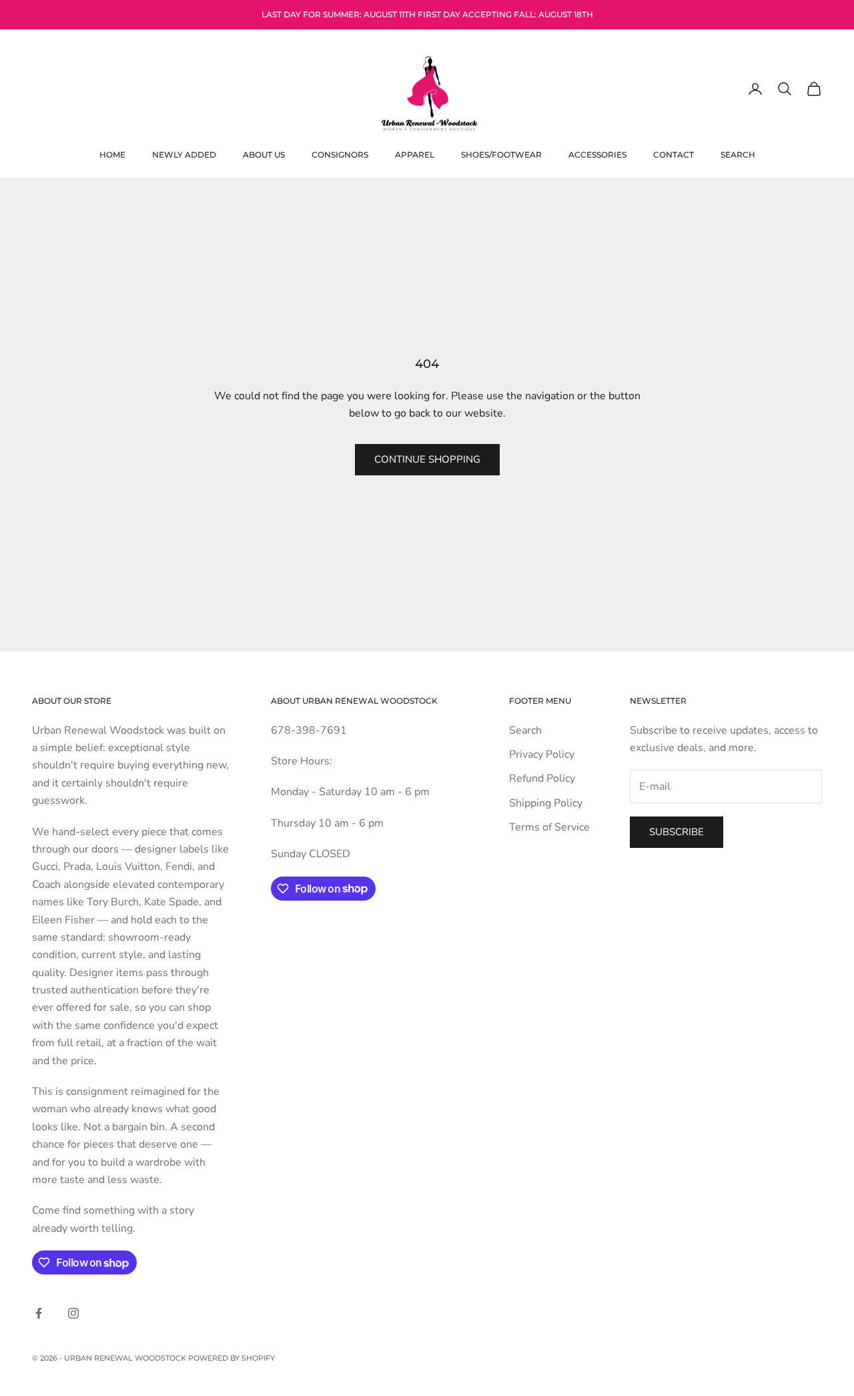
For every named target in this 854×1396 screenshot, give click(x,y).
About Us (264, 154)
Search (738, 154)
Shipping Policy (545, 803)
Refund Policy (542, 778)
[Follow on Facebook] (38, 1313)
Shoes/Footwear (501, 154)
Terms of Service (549, 827)
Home (112, 154)
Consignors (340, 154)
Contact (673, 154)
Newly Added (184, 154)
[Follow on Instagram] (73, 1313)
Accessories (597, 154)
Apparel (414, 154)
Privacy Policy (541, 754)
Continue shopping (427, 459)
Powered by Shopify (231, 1358)
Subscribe (676, 832)
